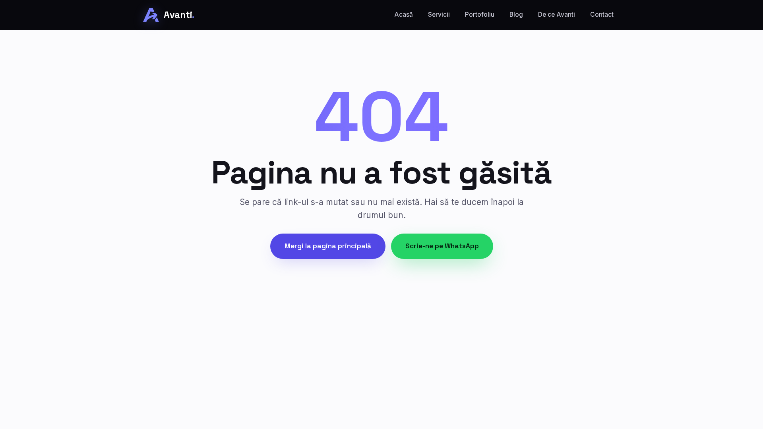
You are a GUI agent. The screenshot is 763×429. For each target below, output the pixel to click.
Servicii (439, 14)
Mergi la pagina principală (328, 246)
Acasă (403, 14)
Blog (516, 14)
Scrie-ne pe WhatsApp (442, 246)
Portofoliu (479, 14)
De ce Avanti (556, 14)
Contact (602, 14)
